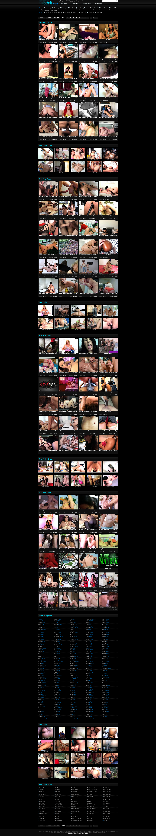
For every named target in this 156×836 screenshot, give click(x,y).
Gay (71, 634)
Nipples (87, 639)
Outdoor (88, 658)
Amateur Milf (88, 7)
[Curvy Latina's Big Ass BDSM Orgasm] (88, 195)
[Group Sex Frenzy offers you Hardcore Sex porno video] (88, 586)
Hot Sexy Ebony (94, 765)
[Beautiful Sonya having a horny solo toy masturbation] (88, 97)
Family (55, 695)
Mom (87, 629)
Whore (103, 706)
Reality (87, 695)
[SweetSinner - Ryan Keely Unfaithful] (48, 97)
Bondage (40, 685)
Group (71, 649)
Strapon (103, 644)
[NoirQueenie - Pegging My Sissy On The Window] (108, 391)
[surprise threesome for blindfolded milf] (48, 410)
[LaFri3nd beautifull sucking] (88, 509)
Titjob (103, 672)
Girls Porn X (106, 808)
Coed (55, 631)
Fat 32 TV (73, 813)
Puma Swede (91, 12)
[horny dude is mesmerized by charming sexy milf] (88, 273)
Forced (71, 622)
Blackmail (40, 677)
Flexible (55, 718)
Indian (71, 672)
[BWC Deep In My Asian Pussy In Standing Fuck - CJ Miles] (48, 38)
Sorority (103, 631)
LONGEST (56, 17)
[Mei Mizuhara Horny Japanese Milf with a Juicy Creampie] (68, 135)
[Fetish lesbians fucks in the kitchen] (88, 215)
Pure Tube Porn (61, 486)
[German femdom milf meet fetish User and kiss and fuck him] (88, 430)
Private (87, 685)
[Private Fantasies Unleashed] (88, 58)
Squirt (103, 639)
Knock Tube (110, 473)
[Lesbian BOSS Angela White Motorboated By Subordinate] (68, 606)
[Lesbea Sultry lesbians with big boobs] (48, 391)
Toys (103, 675)
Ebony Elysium (78, 751)
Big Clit (39, 663)
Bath (39, 649)
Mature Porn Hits (107, 789)
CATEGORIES (98, 3)
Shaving (88, 716)
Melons (87, 622)
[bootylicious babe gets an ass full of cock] (88, 253)
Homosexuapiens (91, 799)
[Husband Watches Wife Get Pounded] (88, 410)
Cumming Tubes (75, 808)
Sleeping (104, 626)
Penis (87, 667)
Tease (103, 663)
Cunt (55, 651)
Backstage (40, 648)
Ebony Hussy (46, 765)
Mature (87, 620)
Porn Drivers (78, 316)
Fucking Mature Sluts (92, 787)
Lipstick (71, 711)
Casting (39, 709)
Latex (71, 699)
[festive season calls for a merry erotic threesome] (108, 371)
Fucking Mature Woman (92, 791)
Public (87, 690)
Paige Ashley (100, 12)
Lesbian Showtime (91, 808)
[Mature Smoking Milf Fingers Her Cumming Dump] (68, 77)
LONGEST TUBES (87, 3)
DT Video (106, 820)
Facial (55, 694)
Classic (55, 620)
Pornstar (88, 678)
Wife (103, 707)
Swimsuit (104, 655)
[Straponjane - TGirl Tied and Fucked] (48, 234)
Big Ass (39, 660)
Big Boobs (40, 661)
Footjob (71, 620)
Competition (56, 634)
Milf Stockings (113, 9)
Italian (71, 678)
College (55, 632)
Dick (55, 665)
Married (71, 716)
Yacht (103, 713)
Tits (103, 673)
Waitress (104, 699)
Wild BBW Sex (106, 803)
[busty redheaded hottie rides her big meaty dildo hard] (68, 391)
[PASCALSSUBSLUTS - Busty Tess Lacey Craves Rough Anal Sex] (88, 352)
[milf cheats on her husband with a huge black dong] (68, 430)
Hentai (71, 658)
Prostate (88, 687)
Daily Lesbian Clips (75, 811)
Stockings (104, 643)
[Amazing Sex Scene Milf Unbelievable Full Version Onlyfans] (48, 352)
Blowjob (40, 682)
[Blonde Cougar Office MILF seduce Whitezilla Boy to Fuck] (68, 116)
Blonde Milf (48, 7)
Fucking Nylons (90, 793)
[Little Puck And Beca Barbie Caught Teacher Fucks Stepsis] (48, 58)
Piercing (88, 672)
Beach (39, 656)
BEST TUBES (64, 3)
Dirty (55, 668)
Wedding (104, 702)
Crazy (55, 643)
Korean (71, 694)
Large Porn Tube (107, 818)
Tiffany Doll (83, 12)
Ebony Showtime (62, 765)
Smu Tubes (94, 486)
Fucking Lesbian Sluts (76, 818)
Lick (71, 707)
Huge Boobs (80, 7)
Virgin (103, 695)
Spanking (104, 634)
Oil (86, 648)
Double (55, 677)
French (71, 626)
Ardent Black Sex (45, 738)
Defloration (56, 663)
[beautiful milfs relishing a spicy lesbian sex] (68, 410)
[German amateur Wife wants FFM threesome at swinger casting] (68, 509)
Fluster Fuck (94, 172)
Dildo (55, 667)
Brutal (39, 697)
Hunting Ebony (45, 778)
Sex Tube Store (94, 159)
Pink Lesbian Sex (107, 794)
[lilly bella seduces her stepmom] (88, 292)
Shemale (88, 718)
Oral (87, 651)
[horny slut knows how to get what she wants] (68, 528)
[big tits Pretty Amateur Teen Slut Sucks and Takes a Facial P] (88, 548)
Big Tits (39, 668)
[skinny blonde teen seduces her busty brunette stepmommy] (108, 548)
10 (93, 17)
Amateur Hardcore (70, 9)
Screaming (88, 709)
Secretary (88, 711)
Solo (103, 629)
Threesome (104, 668)
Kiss (71, 690)
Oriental (87, 656)
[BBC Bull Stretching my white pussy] (68, 234)
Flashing (56, 716)
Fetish (55, 704)
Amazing (40, 627)
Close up (56, 624)
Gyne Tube (94, 473)
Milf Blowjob (64, 7)
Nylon (87, 644)
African (39, 624)
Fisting (55, 713)
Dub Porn (78, 172)
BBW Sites (73, 806)
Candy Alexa (49, 12)
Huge (71, 667)
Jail (71, 680)
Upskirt (103, 690)
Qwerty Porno (94, 316)
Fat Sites (73, 815)
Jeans (71, 684)
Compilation (56, 636)
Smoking (104, 627)
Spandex (104, 632)
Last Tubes (110, 172)
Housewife (72, 665)
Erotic (55, 684)
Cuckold (56, 646)
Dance (55, 658)
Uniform (103, 687)
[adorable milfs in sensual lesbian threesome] (88, 371)
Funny (71, 629)
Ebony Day (61, 751)
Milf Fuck (96, 7)
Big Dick (40, 667)
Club (55, 627)
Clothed (55, 626)
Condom (56, 638)
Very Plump (105, 801)
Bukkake (40, 699)
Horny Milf (54, 10)
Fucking (71, 627)
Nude (87, 641)
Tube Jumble (110, 316)
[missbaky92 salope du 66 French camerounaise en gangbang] (48, 195)
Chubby (55, 619)
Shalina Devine (66, 12)
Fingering (56, 707)
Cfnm (39, 714)
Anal (39, 631)
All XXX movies (110, 159)
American (40, 629)
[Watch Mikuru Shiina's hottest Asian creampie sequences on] (108, 606)
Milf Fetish (61, 9)
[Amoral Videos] (108, 352)
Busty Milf (79, 9)
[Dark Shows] (108, 253)
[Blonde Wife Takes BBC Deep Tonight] (68, 97)
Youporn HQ (94, 329)
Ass (39, 639)
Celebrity (40, 713)
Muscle (87, 636)
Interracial (72, 677)
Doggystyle (56, 672)
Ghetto (71, 638)
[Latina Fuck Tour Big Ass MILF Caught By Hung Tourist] (68, 195)
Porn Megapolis (106, 796)
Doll (55, 673)
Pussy (87, 694)
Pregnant (88, 682)
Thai (103, 667)
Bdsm (39, 655)
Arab (39, 636)
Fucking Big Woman (75, 816)
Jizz (71, 687)
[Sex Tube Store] (108, 195)
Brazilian (40, 690)
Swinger (104, 656)
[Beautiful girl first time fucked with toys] (48, 449)
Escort (55, 685)
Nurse (87, 643)
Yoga (103, 714)
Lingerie (72, 709)
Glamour (72, 641)
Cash (39, 707)
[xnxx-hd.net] (108, 410)
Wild (103, 709)
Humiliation (72, 668)
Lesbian (72, 706)
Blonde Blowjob (87, 9)
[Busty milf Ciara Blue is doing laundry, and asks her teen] (68, 371)
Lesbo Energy (90, 811)
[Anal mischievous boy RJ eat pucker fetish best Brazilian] (88, 135)
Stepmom (104, 641)
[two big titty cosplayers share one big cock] (48, 371)
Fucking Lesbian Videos (76, 820)
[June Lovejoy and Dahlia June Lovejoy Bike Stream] (108, 292)
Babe (39, 644)
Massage (72, 718)
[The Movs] (108, 38)
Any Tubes (61, 473)
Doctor (55, 670)
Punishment (88, 692)
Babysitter (40, 646)
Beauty (39, 658)
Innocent (72, 673)
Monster (88, 632)
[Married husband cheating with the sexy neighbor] (48, 253)
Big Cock (40, 665)
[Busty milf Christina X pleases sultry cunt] (108, 430)
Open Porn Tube (107, 816)
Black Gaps (78, 738)
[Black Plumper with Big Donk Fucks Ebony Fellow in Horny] (108, 449)
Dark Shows (110, 738)
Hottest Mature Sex (91, 804)
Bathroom (40, 651)
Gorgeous (72, 646)
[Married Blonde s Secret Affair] (88, 38)
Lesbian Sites (90, 810)
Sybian (103, 658)
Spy (103, 638)
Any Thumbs (45, 473)
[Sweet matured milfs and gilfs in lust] (48, 273)
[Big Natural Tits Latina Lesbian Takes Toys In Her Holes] (68, 548)
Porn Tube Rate (45, 486)
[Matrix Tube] (108, 567)
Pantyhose (88, 663)
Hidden (71, 660)
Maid (71, 714)
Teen (103, 665)
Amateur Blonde (103, 9)
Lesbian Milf (113, 7)
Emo (55, 682)
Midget (87, 624)
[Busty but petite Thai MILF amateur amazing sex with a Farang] (88, 449)
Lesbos (89, 816)
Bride (39, 692)
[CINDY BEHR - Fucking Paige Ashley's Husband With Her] (48, 586)
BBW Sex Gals (110, 778)
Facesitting (56, 692)
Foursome (72, 624)
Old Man (88, 649)
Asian (39, 638)
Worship (104, 711)
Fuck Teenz (89, 794)
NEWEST (49, 17)
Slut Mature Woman (107, 799)
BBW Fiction (94, 778)
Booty (39, 689)
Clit (54, 622)
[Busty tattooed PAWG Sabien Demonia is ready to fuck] (88, 116)
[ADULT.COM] (48, 6)
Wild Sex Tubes (78, 329)
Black (39, 675)
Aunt (39, 643)
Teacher (104, 661)
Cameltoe (40, 704)
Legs (71, 704)
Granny (71, 648)
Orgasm (87, 653)
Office (87, 646)
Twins (103, 680)
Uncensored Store (46, 329)
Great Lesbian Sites (91, 798)
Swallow (104, 653)
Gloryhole (72, 644)
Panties (87, 661)
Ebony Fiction (94, 751)
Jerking (71, 685)
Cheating (40, 716)
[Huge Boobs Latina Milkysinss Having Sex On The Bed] (48, 292)
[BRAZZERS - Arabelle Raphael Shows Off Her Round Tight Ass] (108, 234)
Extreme (56, 690)
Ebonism (46, 751)
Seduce (87, 713)
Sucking (104, 651)
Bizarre (39, 673)
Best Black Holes (62, 738)
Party (87, 665)
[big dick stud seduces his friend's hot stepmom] (88, 606)
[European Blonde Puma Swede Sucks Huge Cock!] (48, 567)
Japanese (72, 682)
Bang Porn (78, 159)
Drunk (55, 678)
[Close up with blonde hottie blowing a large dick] (48, 528)
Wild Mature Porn (107, 804)
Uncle (103, 684)
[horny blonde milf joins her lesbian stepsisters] (88, 234)
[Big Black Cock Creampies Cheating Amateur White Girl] (88, 528)
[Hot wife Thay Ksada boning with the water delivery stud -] (48, 77)
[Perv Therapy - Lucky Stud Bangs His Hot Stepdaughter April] (68, 253)
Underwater (104, 685)
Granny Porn (90, 796)
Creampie (56, 644)
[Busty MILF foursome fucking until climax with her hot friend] (68, 449)
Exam (55, 687)
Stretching (104, 646)
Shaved (87, 714)
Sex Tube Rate (78, 486)
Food (71, 619)
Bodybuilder (40, 684)
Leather (71, 702)
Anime (39, 632)
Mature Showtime (107, 791)
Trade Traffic (84, 833)
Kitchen (71, 692)
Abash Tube (110, 329)
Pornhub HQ (45, 316)
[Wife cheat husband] (48, 135)
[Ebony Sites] (108, 509)
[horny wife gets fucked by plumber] (68, 292)
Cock (55, 629)
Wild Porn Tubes (61, 329)
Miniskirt (88, 627)
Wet (103, 704)
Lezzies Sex (90, 820)
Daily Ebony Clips (94, 738)
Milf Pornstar (54, 9)
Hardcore (72, 656)
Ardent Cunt (61, 172)
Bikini (39, 670)
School (87, 707)
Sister (103, 620)
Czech (55, 655)
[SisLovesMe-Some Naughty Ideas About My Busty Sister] (68, 38)
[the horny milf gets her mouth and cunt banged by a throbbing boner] (88, 567)
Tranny (103, 677)
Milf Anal (96, 9)
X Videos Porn (106, 811)
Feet (55, 701)
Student (103, 649)
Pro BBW (105, 798)
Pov (87, 680)
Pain (87, 660)
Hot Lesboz (89, 803)
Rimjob (87, 704)
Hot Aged (89, 801)
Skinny (103, 622)
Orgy (87, 655)
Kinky (71, 689)
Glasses (72, 643)
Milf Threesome (45, 9)
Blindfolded (40, 678)
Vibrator (103, 692)
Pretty (87, 684)
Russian (88, 706)
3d (38, 619)
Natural (87, 638)
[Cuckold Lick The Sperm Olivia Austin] (48, 215)
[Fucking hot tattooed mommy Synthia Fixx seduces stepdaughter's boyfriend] (108, 586)
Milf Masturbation (46, 10)
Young (103, 716)
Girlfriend (72, 639)
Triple (103, 678)
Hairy (71, 653)
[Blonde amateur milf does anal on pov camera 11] (68, 586)
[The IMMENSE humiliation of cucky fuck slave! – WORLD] (68, 58)
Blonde (39, 680)
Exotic (55, 689)
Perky (87, 668)
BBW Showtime (74, 804)
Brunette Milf (72, 7)
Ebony (55, 680)
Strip (103, 648)
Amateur (40, 626)
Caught (39, 711)
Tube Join (45, 172)
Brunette (40, 695)
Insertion (72, 675)
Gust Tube (78, 473)
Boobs (39, 687)
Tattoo (103, 660)
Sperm (103, 636)
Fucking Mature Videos (92, 789)
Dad (55, 656)
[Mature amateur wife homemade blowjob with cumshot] (108, 77)
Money (87, 631)
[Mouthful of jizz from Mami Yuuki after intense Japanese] (48, 548)
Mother (87, 634)
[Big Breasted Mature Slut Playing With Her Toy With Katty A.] (108, 135)
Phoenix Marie (57, 12)
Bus (39, 701)
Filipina (55, 706)
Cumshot (56, 649)
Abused (39, 620)
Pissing (87, 673)
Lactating (72, 695)
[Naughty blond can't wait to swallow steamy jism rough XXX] (108, 215)
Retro (87, 699)
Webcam (104, 701)
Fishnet (55, 711)
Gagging (72, 631)
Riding (87, 702)
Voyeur (103, 697)
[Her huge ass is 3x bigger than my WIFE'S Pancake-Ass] (108, 58)
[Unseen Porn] (108, 97)
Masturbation (89, 619)
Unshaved (104, 689)
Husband (72, 670)
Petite (87, 670)
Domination (56, 675)
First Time (56, 709)
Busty (39, 702)
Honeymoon (72, 663)
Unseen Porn (46, 159)
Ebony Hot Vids (110, 751)
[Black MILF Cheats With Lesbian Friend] (108, 116)
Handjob (72, 655)
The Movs (62, 159)
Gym (71, 651)
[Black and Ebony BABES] (68, 215)
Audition (40, 641)
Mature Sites (106, 793)
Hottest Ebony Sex (110, 765)
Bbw (39, 653)
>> (96, 17)
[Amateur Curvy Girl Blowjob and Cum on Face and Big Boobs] (48, 116)
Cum (55, 648)
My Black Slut (62, 778)
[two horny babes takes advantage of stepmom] (48, 509)
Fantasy (55, 697)
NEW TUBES (75, 3)
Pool (87, 677)
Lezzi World (106, 787)
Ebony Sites (78, 765)
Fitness (55, 714)
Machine (72, 713)
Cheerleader (41, 718)
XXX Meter (105, 806)
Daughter (56, 660)
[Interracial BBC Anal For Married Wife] (68, 273)
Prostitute (88, 689)
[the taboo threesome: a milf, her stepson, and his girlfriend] (108, 528)
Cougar (55, 639)
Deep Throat (56, 661)
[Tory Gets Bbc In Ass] (88, 391)
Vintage (103, 694)
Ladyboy (72, 697)
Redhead (88, 697)
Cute (55, 653)
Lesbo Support (90, 815)
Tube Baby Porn (110, 486)
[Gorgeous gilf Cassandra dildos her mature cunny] (68, 352)
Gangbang (72, 632)
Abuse (80, 833)
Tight (103, 670)
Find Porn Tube (106, 815)
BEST (41, 17)
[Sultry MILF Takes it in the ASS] (48, 430)
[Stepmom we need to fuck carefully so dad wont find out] (48, 606)
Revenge (88, 701)
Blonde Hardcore (104, 7)
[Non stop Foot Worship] (88, 77)
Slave (103, 624)
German (72, 636)
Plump (87, 675)
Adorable (40, 622)
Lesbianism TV (90, 806)
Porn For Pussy (106, 810)
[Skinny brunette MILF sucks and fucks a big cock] (68, 567)
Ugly (103, 682)
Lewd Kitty (89, 818)
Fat (54, 699)
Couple (55, 641)
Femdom (56, 702)
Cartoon (40, 706)
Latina (71, 701)
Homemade (72, 661)
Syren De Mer (75, 12)
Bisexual (40, 672)
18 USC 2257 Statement (73, 833)
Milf (87, 626)
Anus (39, 634)
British (39, 694)
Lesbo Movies (90, 813)
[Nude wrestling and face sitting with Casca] (108, 273)
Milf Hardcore (56, 7)
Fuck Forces (62, 316)
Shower (103, 619)
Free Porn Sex (106, 813)
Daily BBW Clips (75, 810)
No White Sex (78, 778)
